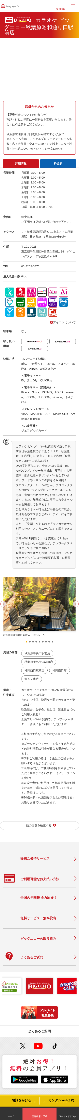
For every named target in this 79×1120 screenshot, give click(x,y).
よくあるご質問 (39, 1031)
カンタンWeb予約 (61, 1100)
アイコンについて (64, 322)
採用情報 (60, 9)
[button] (3, 604)
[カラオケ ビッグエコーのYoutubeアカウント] (38, 1046)
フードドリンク (67, 1116)
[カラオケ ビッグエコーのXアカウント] (23, 1046)
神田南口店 (59, 670)
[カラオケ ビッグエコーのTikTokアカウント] (55, 1046)
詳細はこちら (35, 792)
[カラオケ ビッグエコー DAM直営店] (39, 986)
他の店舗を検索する (38, 825)
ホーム (11, 1116)
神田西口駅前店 (34, 670)
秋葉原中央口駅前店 (37, 653)
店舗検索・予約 (39, 1116)
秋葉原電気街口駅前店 (39, 661)
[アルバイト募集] (39, 1017)
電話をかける (21, 1100)
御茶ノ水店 (32, 679)
